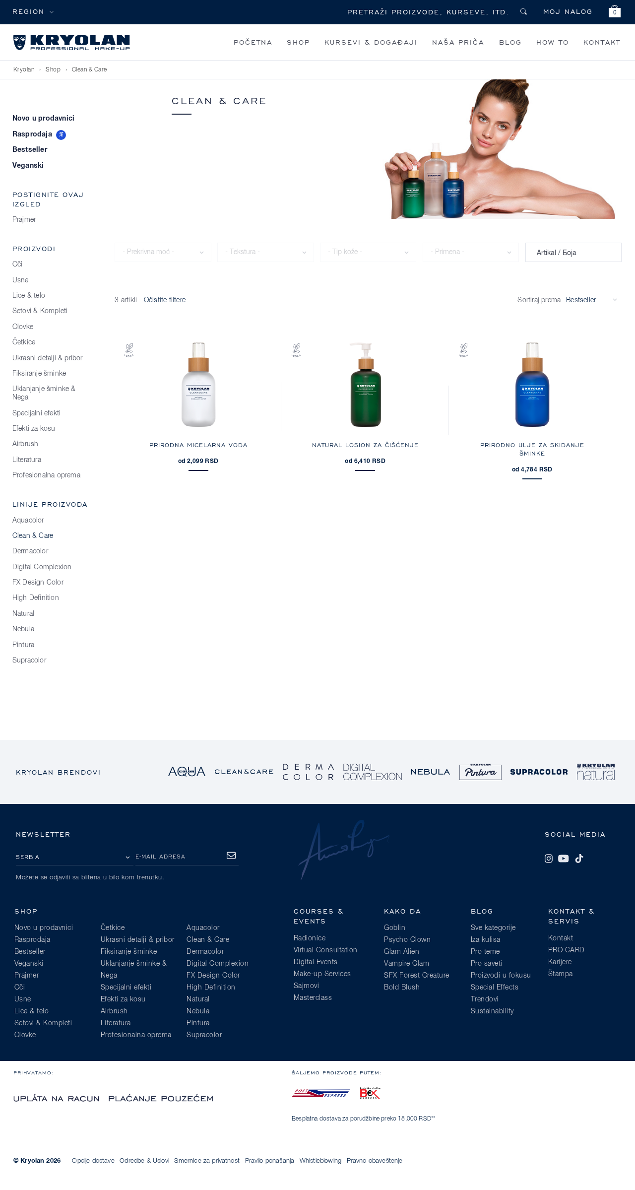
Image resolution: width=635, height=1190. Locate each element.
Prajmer (24, 219)
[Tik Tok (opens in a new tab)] (579, 858)
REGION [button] (28, 11)
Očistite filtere (165, 300)
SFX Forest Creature (416, 975)
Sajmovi (306, 986)
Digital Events (316, 962)
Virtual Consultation (326, 950)
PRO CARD (566, 950)
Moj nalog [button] (568, 11)
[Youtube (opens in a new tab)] (563, 858)
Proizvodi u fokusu (501, 975)
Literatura (26, 460)
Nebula (23, 629)
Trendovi (485, 999)
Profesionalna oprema (46, 475)
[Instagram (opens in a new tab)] (549, 858)
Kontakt (602, 42)
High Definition (35, 598)
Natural (23, 613)
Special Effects (495, 987)
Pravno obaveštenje (375, 1161)
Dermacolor (30, 551)
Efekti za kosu (34, 428)
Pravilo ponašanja (270, 1161)
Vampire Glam (406, 963)
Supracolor (29, 660)
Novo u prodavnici (43, 118)
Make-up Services (322, 974)
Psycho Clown (407, 939)
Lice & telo (28, 295)
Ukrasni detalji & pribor (47, 358)
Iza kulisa (486, 939)
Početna (253, 42)
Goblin (394, 928)
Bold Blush (402, 987)
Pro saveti (487, 963)
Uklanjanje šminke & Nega (44, 393)
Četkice (23, 342)
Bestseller (29, 149)
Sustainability (492, 1011)
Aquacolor (28, 520)
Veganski (28, 165)
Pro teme (485, 951)
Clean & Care (89, 70)
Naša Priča (458, 42)
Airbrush (25, 444)
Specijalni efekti (36, 413)
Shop (298, 42)
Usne (20, 280)
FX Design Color (38, 582)
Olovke (22, 327)
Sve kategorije (493, 928)
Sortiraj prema (539, 300)
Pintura (23, 645)
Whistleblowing (320, 1161)
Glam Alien (401, 951)
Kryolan (24, 70)
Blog (510, 42)
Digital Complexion (42, 567)
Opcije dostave (93, 1161)
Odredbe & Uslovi (144, 1161)
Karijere (560, 962)
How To (552, 42)
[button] (615, 12)
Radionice (310, 938)
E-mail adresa (160, 856)
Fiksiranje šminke (39, 373)
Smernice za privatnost (207, 1161)
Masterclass (313, 997)
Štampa (560, 974)
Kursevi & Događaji (371, 42)
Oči (17, 264)
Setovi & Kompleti (39, 311)
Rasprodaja (32, 134)
